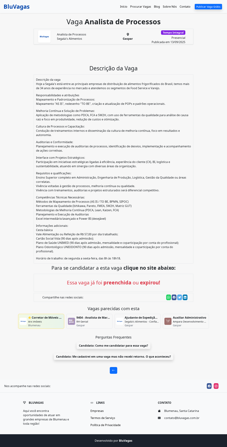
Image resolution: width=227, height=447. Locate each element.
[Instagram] (216, 386)
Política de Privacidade (105, 425)
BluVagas (17, 6)
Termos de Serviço (102, 418)
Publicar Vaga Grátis (208, 6)
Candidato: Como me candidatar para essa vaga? (113, 346)
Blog (157, 7)
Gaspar (128, 39)
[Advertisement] (115, 56)
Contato (185, 7)
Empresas (97, 411)
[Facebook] (209, 386)
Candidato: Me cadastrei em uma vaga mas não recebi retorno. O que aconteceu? (113, 357)
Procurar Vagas (140, 7)
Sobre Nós (170, 7)
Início (123, 7)
